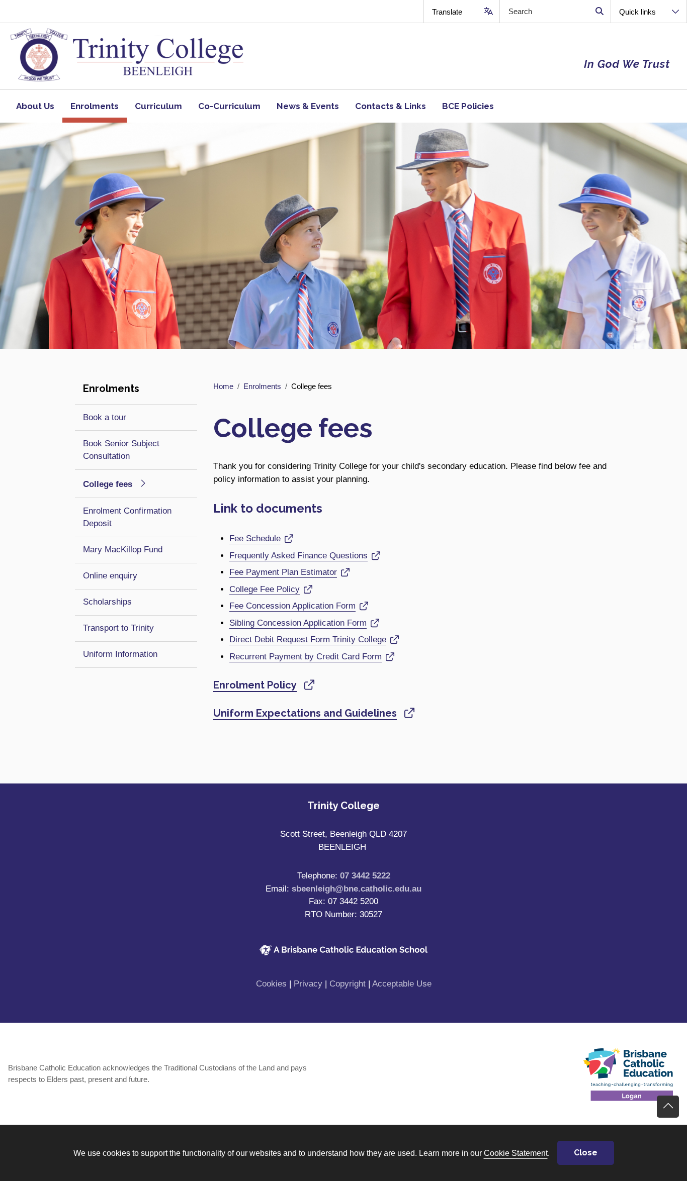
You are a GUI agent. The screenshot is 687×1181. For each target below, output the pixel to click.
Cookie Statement (516, 1152)
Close (585, 1152)
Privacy (308, 984)
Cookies (271, 984)
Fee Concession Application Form (292, 606)
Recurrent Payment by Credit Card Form (305, 656)
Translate (447, 12)
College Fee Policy (264, 589)
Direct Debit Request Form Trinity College (307, 639)
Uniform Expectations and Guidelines (305, 713)
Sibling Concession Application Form (298, 623)
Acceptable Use (402, 984)
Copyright (347, 984)
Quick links (637, 12)
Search (599, 11)
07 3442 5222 (365, 875)
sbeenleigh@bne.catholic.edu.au (356, 889)
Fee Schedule (255, 538)
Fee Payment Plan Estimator (283, 572)
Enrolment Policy (255, 685)
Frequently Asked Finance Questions (298, 555)
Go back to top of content (668, 1107)
